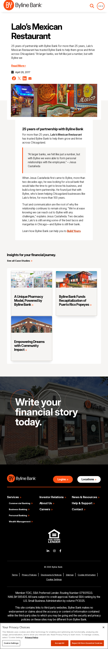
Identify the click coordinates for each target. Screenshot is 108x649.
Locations (88, 479)
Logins (62, 479)
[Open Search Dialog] (92, 6)
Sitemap (70, 574)
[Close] (103, 627)
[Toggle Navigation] (100, 6)
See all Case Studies (18, 260)
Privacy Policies (29, 574)
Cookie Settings (54, 579)
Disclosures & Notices (51, 574)
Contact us (26, 448)
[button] (14, 78)
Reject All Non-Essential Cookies (87, 643)
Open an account (57, 448)
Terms (15, 574)
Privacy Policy (31, 637)
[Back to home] (23, 6)
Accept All (59, 643)
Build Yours (74, 231)
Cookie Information (87, 574)
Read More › (18, 65)
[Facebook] (60, 551)
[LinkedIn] (48, 551)
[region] (54, 636)
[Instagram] (54, 551)
